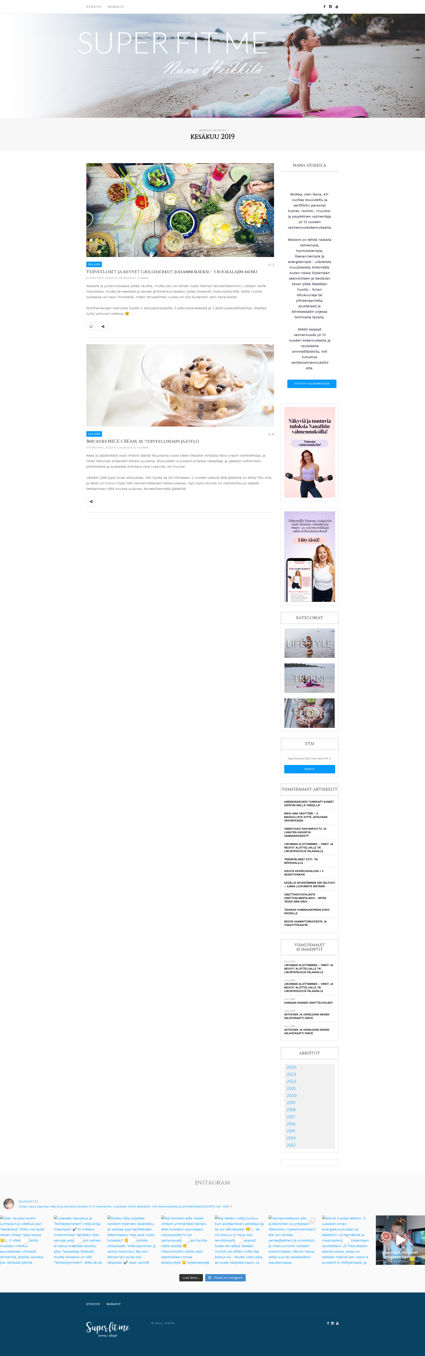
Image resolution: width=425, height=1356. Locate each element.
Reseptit (112, 278)
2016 (291, 1124)
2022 (291, 1081)
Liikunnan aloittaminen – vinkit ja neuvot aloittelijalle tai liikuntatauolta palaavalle (308, 847)
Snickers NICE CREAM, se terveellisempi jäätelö (142, 441)
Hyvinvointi (95, 278)
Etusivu (94, 6)
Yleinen (143, 278)
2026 (291, 1067)
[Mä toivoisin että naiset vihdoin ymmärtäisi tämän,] (186, 1240)
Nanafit (116, 6)
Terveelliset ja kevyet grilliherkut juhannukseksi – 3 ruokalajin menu (171, 272)
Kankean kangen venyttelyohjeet (308, 1002)
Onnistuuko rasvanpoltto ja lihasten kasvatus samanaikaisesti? (305, 832)
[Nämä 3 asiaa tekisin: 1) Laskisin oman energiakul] (346, 1240)
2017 (290, 1117)
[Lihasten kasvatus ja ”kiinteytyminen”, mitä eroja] (78, 1240)
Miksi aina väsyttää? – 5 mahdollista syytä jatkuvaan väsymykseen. (305, 817)
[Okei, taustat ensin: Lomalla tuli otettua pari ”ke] (24, 1240)
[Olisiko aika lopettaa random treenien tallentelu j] (132, 1240)
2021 (291, 1088)
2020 (291, 1096)
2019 (290, 1103)
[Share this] (112, 326)
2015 (290, 1131)
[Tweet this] (122, 326)
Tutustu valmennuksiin (312, 383)
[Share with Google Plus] (132, 326)
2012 (291, 1145)
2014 (291, 1138)
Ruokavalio (127, 278)
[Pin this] (142, 326)
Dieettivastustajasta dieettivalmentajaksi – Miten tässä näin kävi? (305, 898)
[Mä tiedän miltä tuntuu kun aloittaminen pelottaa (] (239, 1240)
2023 (291, 1074)
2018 (291, 1110)
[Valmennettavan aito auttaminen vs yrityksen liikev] (293, 1240)
